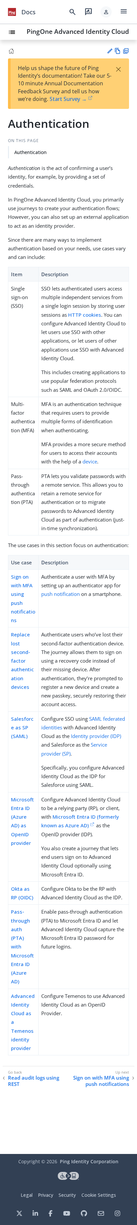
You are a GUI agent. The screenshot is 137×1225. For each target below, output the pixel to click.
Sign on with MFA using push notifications (101, 1081)
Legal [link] (27, 1195)
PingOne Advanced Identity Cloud (78, 31)
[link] (12, 12)
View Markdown (117, 51)
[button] (106, 12)
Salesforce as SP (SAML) (22, 727)
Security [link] (67, 1195)
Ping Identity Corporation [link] (89, 1161)
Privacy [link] (45, 1195)
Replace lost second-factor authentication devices (22, 660)
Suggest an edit (109, 51)
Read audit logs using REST (33, 1081)
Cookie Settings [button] (98, 1195)
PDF (126, 51)
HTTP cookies (84, 314)
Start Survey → (68, 99)
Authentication (30, 152)
